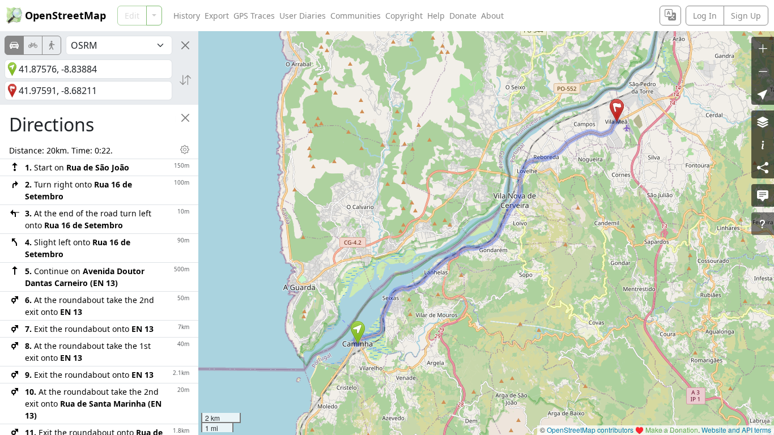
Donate (463, 15)
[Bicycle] (32, 45)
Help (436, 15)
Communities (355, 15)
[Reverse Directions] (185, 79)
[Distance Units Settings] (185, 149)
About (492, 15)
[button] (358, 332)
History (186, 15)
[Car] (14, 45)
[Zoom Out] (762, 70)
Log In (705, 15)
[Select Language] (670, 15)
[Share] (762, 167)
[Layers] (762, 121)
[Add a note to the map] (762, 195)
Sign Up (746, 15)
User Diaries (302, 15)
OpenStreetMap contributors (590, 429)
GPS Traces (254, 15)
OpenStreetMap (65, 15)
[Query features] (762, 223)
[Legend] (762, 144)
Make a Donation (671, 429)
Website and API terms (736, 429)
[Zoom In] (762, 48)
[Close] (185, 45)
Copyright (404, 15)
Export (217, 15)
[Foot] (51, 45)
